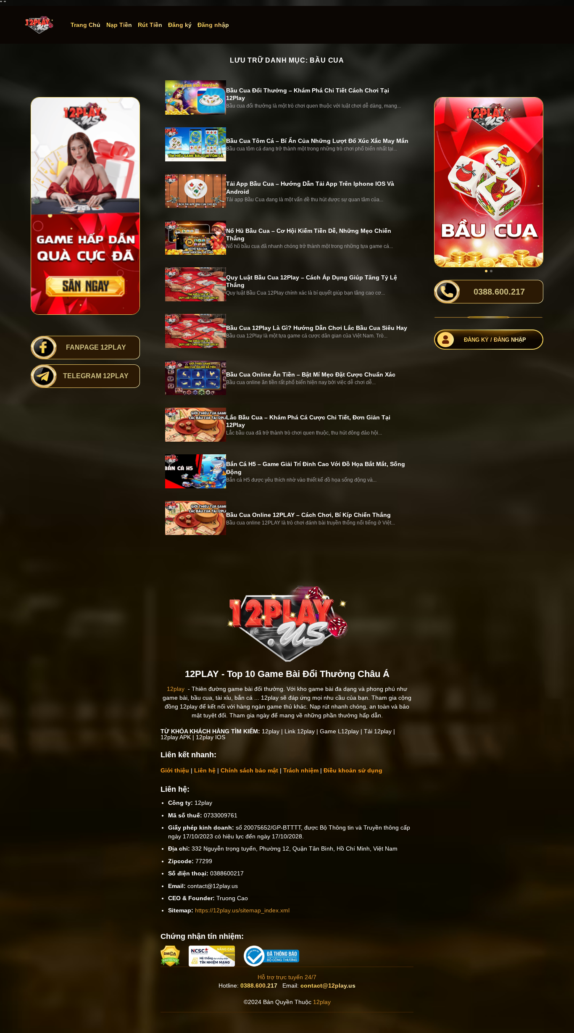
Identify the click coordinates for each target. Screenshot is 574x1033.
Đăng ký (180, 24)
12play (175, 688)
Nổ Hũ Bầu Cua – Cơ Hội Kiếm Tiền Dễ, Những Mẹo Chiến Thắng (308, 234)
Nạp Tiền (119, 24)
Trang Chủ (85, 24)
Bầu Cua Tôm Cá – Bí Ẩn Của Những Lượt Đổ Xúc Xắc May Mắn (317, 140)
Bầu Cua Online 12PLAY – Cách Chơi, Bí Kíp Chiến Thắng (308, 514)
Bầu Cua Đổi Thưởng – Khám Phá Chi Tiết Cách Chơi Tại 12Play (307, 94)
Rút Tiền (150, 24)
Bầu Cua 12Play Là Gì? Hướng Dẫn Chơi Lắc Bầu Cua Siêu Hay (316, 327)
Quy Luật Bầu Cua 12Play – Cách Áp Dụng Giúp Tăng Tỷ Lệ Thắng (311, 281)
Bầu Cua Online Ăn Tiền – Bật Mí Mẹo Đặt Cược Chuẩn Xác (310, 374)
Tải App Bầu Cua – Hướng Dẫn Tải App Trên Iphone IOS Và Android (310, 187)
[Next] (530, 182)
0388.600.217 (258, 985)
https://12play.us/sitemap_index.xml (242, 910)
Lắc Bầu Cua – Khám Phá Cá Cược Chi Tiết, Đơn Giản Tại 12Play (308, 421)
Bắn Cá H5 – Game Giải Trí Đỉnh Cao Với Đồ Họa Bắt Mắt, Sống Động (315, 468)
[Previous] (446, 182)
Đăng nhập (213, 24)
